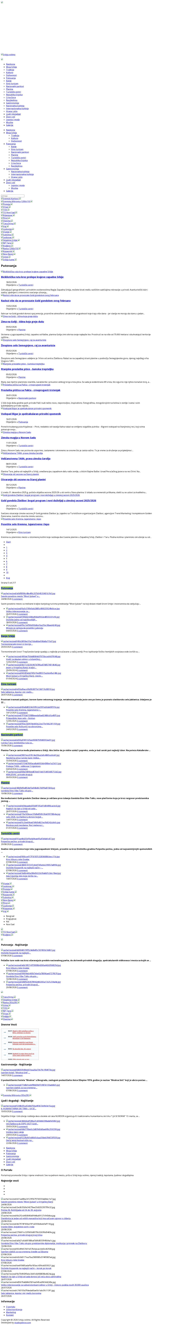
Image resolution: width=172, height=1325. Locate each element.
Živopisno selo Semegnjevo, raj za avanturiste (28, 345)
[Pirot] (5, 218)
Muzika (14, 188)
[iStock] (26, 408)
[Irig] (5, 226)
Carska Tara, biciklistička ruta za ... (17, 742)
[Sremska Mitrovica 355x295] (16, 1095)
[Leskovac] (7, 237)
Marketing (11, 1312)
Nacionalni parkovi (20, 152)
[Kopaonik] (8, 251)
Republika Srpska (19, 160)
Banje (13, 146)
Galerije (9, 191)
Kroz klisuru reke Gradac (17, 859)
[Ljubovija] (7, 229)
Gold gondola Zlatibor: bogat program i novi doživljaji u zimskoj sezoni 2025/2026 (48, 500)
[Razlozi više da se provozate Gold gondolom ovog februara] (30, 295)
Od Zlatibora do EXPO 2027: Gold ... (22, 1123)
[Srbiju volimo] (8, 54)
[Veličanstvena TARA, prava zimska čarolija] (22, 453)
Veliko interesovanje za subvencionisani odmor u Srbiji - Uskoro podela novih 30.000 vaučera (45, 1285)
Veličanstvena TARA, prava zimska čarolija (25, 458)
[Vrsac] (6, 207)
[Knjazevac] (8, 215)
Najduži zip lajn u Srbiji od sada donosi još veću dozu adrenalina (31, 1276)
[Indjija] (6, 1016)
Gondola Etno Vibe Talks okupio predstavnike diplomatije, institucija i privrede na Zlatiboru (44, 1243)
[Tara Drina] (8, 223)
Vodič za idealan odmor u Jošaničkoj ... (24, 659)
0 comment (17, 599)
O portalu (10, 1306)
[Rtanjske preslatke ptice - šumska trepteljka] (22, 363)
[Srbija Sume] (9, 259)
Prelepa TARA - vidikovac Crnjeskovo (23, 766)
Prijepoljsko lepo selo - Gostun (20, 718)
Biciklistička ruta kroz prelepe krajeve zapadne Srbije (32, 277)
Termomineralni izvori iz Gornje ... (17, 644)
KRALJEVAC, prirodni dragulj (19, 774)
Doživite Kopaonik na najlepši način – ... (24, 867)
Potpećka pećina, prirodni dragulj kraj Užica (21, 1235)
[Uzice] (6, 256)
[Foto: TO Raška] (19, 316)
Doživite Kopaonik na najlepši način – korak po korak (26, 1268)
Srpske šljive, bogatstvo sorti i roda (17, 1226)
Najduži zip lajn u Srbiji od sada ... (21, 808)
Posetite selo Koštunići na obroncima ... (24, 726)
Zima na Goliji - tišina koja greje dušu (22, 321)
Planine (14, 154)
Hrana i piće (16, 177)
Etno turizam (17, 149)
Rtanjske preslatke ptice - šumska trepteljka (27, 369)
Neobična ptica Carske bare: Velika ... (23, 758)
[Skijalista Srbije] (10, 240)
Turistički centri (18, 157)
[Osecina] (7, 220)
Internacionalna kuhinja (22, 174)
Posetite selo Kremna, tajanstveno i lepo (25, 524)
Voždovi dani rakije (15, 1132)
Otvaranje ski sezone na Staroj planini (23, 479)
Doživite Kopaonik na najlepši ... (16, 952)
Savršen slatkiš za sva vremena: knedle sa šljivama (24, 1251)
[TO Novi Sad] (9, 212)
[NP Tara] (7, 243)
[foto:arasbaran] (25, 384)
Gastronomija (12, 168)
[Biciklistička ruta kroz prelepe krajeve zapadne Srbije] (27, 271)
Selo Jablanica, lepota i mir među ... (17, 692)
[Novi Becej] (8, 254)
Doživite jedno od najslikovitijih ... (21, 619)
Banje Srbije (8, 636)
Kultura (14, 138)
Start (8, 542)
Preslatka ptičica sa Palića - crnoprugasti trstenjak (30, 390)
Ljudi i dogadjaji (13, 179)
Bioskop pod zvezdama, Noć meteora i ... (25, 825)
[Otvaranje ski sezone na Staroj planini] (20, 474)
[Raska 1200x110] (11, 248)
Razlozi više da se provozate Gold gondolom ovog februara (36, 300)
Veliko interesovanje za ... (18, 611)
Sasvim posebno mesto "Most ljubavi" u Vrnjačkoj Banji (27, 1201)
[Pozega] (7, 204)
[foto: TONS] (16, 432)
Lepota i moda (18, 185)
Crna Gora (16, 163)
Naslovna (10, 130)
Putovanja (11, 143)
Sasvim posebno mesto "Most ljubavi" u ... (20, 596)
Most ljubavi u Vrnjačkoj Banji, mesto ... (24, 675)
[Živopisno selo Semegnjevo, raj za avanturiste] (23, 340)
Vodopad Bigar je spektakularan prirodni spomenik (31, 413)
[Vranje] (6, 231)
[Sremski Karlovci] (11, 198)
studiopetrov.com (22, 1322)
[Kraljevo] (7, 245)
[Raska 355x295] (10, 1002)
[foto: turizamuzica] (21, 519)
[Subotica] (7, 234)
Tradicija (15, 135)
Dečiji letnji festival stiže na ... (19, 1140)
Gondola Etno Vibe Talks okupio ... (17, 790)
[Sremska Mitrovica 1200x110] (16, 201)
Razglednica (16, 166)
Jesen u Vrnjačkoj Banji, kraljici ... (21, 667)
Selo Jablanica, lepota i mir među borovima (21, 1293)
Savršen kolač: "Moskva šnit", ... (15, 1072)
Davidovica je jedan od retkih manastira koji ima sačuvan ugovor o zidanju (36, 1218)
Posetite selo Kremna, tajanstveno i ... (23, 709)
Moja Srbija (11, 132)
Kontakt (10, 1315)
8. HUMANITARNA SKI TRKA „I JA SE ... (18, 1108)
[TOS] (5, 209)
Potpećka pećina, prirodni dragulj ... (17, 841)
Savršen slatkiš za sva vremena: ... (21, 1087)
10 (7, 572)
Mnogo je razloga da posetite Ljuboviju (24, 628)
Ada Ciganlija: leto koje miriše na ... (22, 876)
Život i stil (10, 182)
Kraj (8, 578)
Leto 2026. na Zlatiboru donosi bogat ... (24, 816)
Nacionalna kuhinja (20, 171)
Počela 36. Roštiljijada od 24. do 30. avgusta (21, 1210)
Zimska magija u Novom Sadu (18, 437)
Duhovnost (16, 141)
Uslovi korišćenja (14, 1309)
